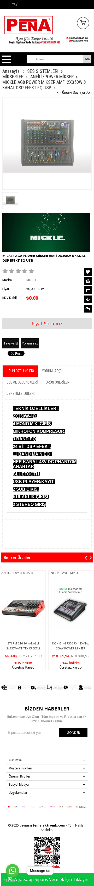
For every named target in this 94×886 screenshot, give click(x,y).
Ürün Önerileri (58, 382)
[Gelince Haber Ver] (88, 309)
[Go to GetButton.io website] (12, 880)
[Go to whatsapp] (12, 870)
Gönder (73, 732)
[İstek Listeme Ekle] (88, 281)
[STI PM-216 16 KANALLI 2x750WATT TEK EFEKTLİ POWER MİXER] (23, 607)
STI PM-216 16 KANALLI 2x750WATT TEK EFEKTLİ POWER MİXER (23, 648)
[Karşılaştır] (88, 290)
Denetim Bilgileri (21, 393)
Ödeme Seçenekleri (22, 382)
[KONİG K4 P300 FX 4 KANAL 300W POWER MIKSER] (71, 607)
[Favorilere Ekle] (88, 272)
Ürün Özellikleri (20, 371)
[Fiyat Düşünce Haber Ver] (88, 299)
